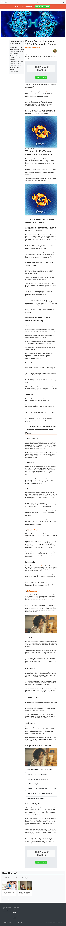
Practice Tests (29, 2)
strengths (42, 95)
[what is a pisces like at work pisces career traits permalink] (24, 219)
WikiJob (4, 2)
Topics (14, 912)
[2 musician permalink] (24, 461)
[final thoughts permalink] (24, 803)
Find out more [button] (41, 77)
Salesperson (32, 591)
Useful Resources (19, 900)
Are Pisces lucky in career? (35, 784)
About (14, 909)
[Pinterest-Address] (21, 922)
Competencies (50, 2)
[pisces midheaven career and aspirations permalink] (24, 262)
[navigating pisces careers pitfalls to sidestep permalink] (24, 317)
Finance (42, 2)
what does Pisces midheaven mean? (38, 789)
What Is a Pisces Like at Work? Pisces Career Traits (17, 48)
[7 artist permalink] (24, 636)
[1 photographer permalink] (24, 437)
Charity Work (32, 530)
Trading (36, 2)
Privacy (14, 917)
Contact (14, 915)
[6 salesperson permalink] (24, 589)
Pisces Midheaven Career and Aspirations (16, 52)
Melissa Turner (50, 51)
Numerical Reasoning (7, 911)
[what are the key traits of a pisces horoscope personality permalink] (24, 150)
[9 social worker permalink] (24, 696)
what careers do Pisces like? (35, 798)
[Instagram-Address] (18, 922)
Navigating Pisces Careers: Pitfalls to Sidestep (15, 57)
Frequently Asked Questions (14, 68)
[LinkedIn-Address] (15, 922)
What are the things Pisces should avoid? (39, 769)
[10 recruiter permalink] (24, 721)
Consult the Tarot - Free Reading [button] (42, 6)
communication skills (38, 566)
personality (45, 92)
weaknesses (51, 95)
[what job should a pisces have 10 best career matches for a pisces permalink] (24, 426)
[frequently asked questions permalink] (24, 745)
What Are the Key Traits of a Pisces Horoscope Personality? (17, 43)
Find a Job (21, 2)
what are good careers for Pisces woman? (40, 793)
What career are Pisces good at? (37, 774)
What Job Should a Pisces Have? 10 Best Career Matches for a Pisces (16, 63)
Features (12, 900)
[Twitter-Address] (10, 922)
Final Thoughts (14, 71)
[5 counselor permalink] (24, 560)
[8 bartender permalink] (24, 667)
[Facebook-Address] (13, 922)
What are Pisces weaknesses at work (38, 779)
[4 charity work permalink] (24, 528)
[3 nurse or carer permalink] (24, 487)
